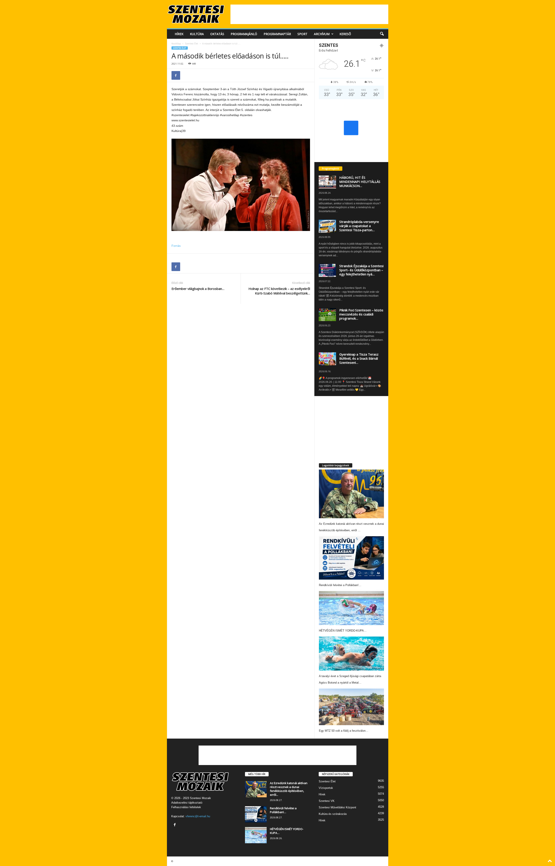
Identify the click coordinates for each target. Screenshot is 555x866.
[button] (382, 34)
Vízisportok (326, 788)
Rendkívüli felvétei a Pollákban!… (340, 585)
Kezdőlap (176, 43)
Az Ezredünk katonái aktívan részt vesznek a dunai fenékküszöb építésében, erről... (288, 789)
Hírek (179, 34)
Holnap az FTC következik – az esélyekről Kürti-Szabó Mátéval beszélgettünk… (279, 290)
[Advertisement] (309, 14)
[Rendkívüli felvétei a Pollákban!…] (351, 558)
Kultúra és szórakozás (333, 814)
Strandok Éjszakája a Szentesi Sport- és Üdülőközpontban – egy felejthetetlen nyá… (361, 270)
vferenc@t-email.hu (198, 816)
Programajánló (244, 34)
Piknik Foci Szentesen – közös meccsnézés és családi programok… (361, 314)
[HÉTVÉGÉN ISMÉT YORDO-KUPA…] (351, 608)
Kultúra (197, 34)
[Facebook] (175, 75)
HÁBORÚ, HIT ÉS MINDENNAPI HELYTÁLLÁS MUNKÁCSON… (359, 181)
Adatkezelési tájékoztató (186, 802)
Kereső (345, 34)
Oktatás (217, 34)
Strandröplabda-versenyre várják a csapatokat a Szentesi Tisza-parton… (359, 225)
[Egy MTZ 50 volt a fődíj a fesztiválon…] (351, 707)
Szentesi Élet (191, 43)
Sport (302, 34)
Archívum (322, 34)
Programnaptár (277, 34)
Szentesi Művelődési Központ (337, 807)
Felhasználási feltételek (186, 807)
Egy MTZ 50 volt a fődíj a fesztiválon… (343, 730)
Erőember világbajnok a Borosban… (197, 288)
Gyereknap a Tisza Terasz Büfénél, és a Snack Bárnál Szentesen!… (359, 358)
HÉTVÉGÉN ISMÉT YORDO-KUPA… (343, 630)
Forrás (176, 245)
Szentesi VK (327, 801)
